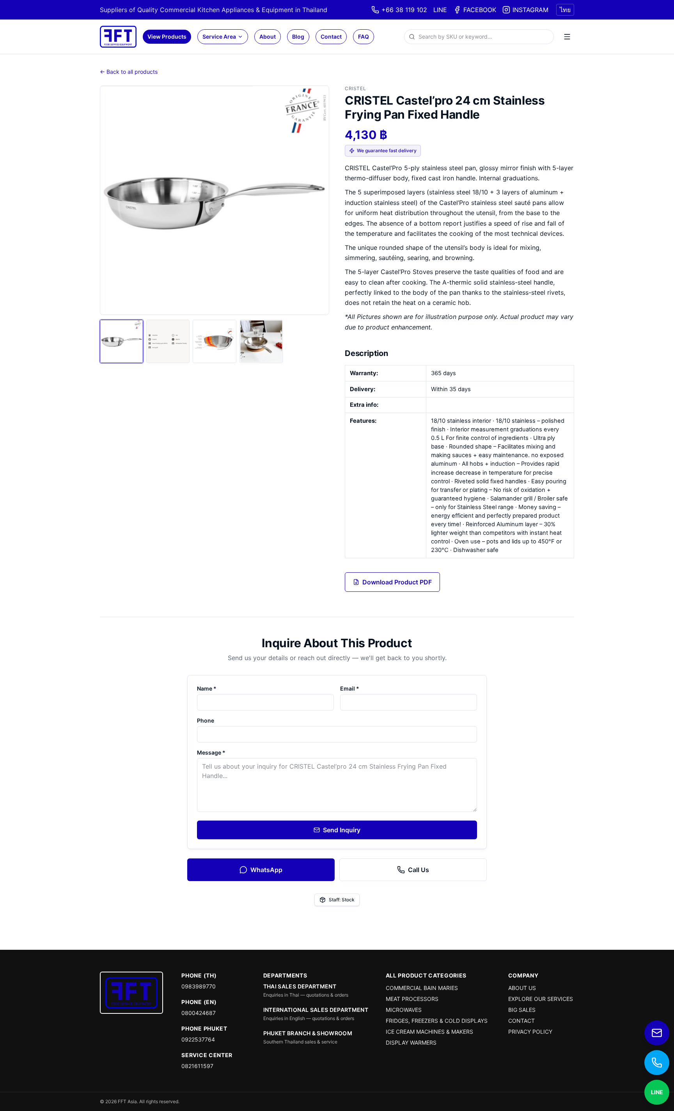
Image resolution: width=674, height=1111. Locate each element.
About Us (522, 988)
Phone (205, 720)
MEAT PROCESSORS (412, 998)
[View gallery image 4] (261, 341)
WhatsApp (266, 870)
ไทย (565, 10)
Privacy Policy (530, 1031)
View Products (166, 36)
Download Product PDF (397, 582)
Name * (206, 688)
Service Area (219, 36)
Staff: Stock (342, 900)
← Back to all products (129, 71)
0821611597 (197, 1066)
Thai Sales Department (299, 986)
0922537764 (198, 1039)
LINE (440, 10)
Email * (349, 688)
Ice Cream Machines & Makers (429, 1031)
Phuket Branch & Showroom (307, 1033)
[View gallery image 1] (121, 341)
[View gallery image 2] (168, 341)
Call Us (418, 870)
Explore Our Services (540, 998)
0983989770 (198, 986)
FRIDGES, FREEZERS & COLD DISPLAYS (437, 1020)
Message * (211, 752)
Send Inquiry (341, 830)
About (267, 36)
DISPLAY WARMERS (411, 1042)
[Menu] (567, 37)
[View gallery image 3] (214, 341)
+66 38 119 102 (404, 10)
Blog (298, 36)
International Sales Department (316, 1009)
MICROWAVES (404, 1009)
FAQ (363, 36)
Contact (331, 36)
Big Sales (522, 1009)
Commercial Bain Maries (422, 988)
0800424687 (198, 1013)
